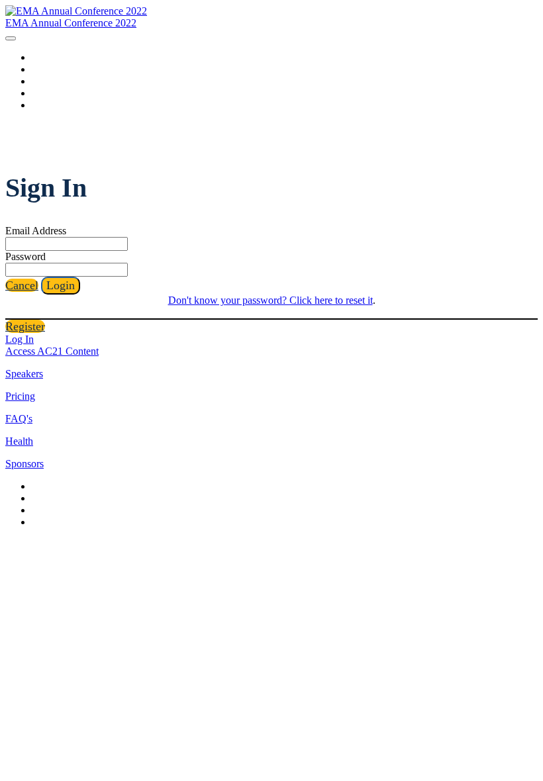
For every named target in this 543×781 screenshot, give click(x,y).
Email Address (35, 230)
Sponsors (52, 81)
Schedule (52, 93)
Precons (50, 57)
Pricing (20, 396)
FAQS (46, 69)
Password (25, 256)
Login (45, 105)
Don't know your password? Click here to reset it (270, 300)
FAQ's (18, 418)
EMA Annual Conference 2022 (70, 22)
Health (19, 441)
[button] (21, 285)
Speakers (24, 373)
